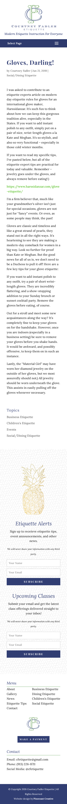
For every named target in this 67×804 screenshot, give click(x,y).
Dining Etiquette (43, 694)
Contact (12, 708)
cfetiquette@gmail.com (32, 759)
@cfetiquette (35, 769)
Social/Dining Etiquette (21, 75)
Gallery (12, 694)
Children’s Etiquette (46, 698)
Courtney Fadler (20, 70)
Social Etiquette (43, 703)
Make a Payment (33, 739)
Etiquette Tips (17, 703)
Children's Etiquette (21, 423)
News (11, 698)
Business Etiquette (20, 417)
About (11, 689)
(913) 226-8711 (26, 764)
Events (11, 429)
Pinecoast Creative (43, 798)
